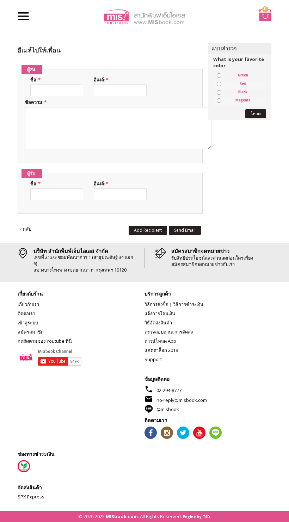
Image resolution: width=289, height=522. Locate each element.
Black (242, 92)
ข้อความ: (34, 102)
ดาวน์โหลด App (160, 341)
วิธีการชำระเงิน (188, 304)
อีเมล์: (99, 79)
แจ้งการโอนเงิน (159, 313)
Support (153, 359)
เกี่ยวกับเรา (28, 304)
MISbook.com (122, 516)
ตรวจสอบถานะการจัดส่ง (168, 332)
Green (243, 75)
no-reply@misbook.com (181, 400)
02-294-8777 (169, 390)
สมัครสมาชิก (31, 332)
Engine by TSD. (197, 516)
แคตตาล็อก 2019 (161, 350)
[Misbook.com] (144, 16)
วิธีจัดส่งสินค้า (158, 322)
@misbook (167, 409)
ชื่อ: (34, 79)
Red (243, 84)
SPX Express (31, 496)
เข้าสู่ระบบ (28, 322)
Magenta (243, 100)
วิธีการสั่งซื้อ (156, 304)
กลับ (25, 229)
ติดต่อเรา (26, 313)
